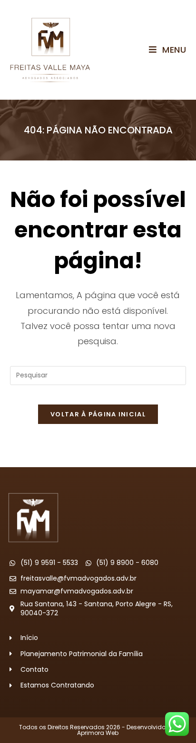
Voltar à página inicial (98, 414)
